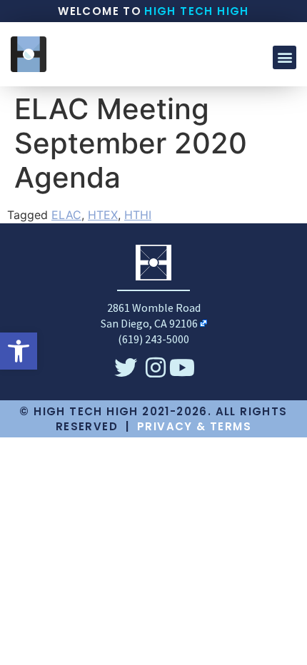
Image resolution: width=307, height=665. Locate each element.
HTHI (137, 215)
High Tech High (196, 11)
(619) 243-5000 (153, 339)
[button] (18, 351)
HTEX (103, 215)
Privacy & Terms (194, 426)
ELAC (66, 215)
